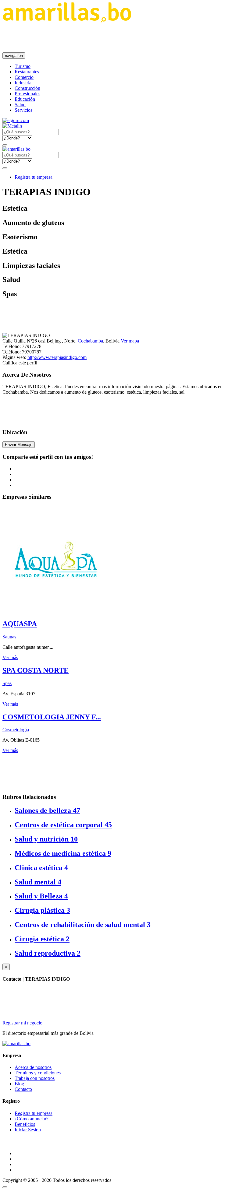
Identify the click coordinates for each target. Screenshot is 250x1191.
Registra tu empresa (33, 177)
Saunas (9, 636)
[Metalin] (12, 125)
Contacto (23, 1089)
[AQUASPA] (55, 610)
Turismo (22, 66)
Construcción (27, 88)
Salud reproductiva (47, 953)
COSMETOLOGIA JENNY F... (51, 717)
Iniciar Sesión (28, 1129)
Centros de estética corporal (63, 825)
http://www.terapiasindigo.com (57, 357)
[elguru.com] (15, 120)
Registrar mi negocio (22, 1022)
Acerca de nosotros (33, 1067)
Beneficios (25, 1124)
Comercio (24, 77)
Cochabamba (90, 340)
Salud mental (38, 882)
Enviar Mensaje (18, 444)
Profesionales (27, 93)
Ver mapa (130, 340)
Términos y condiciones (38, 1072)
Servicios (23, 110)
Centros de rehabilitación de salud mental (83, 925)
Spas (7, 683)
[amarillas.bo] (16, 1043)
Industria (23, 82)
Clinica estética (41, 868)
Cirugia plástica (42, 910)
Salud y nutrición (46, 839)
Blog (19, 1083)
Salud (20, 104)
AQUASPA (19, 624)
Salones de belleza (47, 810)
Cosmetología (15, 729)
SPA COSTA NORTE (35, 670)
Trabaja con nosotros (35, 1078)
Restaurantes (27, 71)
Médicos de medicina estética (63, 853)
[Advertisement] (113, 37)
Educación (25, 99)
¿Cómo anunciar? (31, 1118)
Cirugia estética (42, 939)
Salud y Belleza (41, 896)
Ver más (10, 657)
